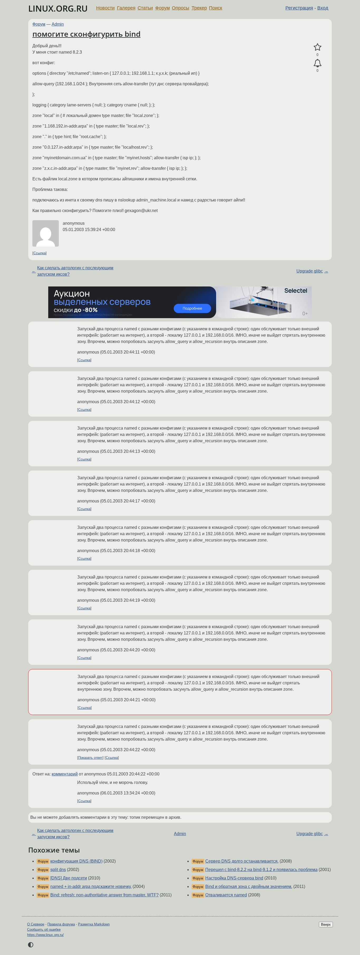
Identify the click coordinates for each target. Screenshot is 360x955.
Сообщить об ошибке (44, 930)
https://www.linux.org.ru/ (45, 935)
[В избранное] (317, 47)
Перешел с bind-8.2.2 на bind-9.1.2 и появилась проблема (261, 869)
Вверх (326, 924)
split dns (58, 869)
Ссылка (39, 253)
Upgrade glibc (309, 271)
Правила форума (61, 924)
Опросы (180, 8)
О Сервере (35, 924)
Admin (58, 24)
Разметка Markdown (94, 924)
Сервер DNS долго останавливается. (242, 861)
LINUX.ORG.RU (58, 8)
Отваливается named (226, 895)
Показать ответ (90, 758)
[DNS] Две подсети (68, 878)
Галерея (126, 8)
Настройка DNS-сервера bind (234, 878)
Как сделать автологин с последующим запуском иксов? (75, 271)
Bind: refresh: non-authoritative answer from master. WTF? (104, 895)
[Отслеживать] (317, 63)
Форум (162, 8)
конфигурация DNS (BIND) (76, 861)
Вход (322, 8)
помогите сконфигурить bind (86, 34)
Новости (105, 8)
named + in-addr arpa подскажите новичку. (91, 886)
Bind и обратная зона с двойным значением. (248, 886)
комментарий (65, 774)
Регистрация (299, 8)
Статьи (145, 8)
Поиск (215, 8)
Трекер (199, 8)
